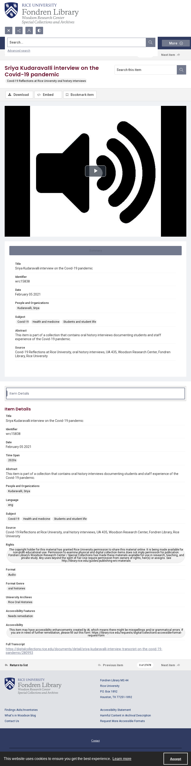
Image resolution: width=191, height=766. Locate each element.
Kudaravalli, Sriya (28, 308)
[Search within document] (181, 69)
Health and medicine (46, 321)
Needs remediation (20, 616)
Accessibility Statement (115, 710)
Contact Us (12, 721)
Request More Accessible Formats (122, 721)
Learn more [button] (122, 759)
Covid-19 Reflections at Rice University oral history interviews (46, 81)
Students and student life (79, 321)
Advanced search (18, 50)
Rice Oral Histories (20, 602)
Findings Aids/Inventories (21, 710)
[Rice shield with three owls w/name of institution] (42, 13)
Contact (95, 740)
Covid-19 (23, 321)
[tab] (95, 250)
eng (10, 505)
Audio (12, 574)
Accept (175, 759)
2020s (12, 460)
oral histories (16, 588)
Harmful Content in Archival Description (125, 715)
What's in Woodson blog (20, 715)
